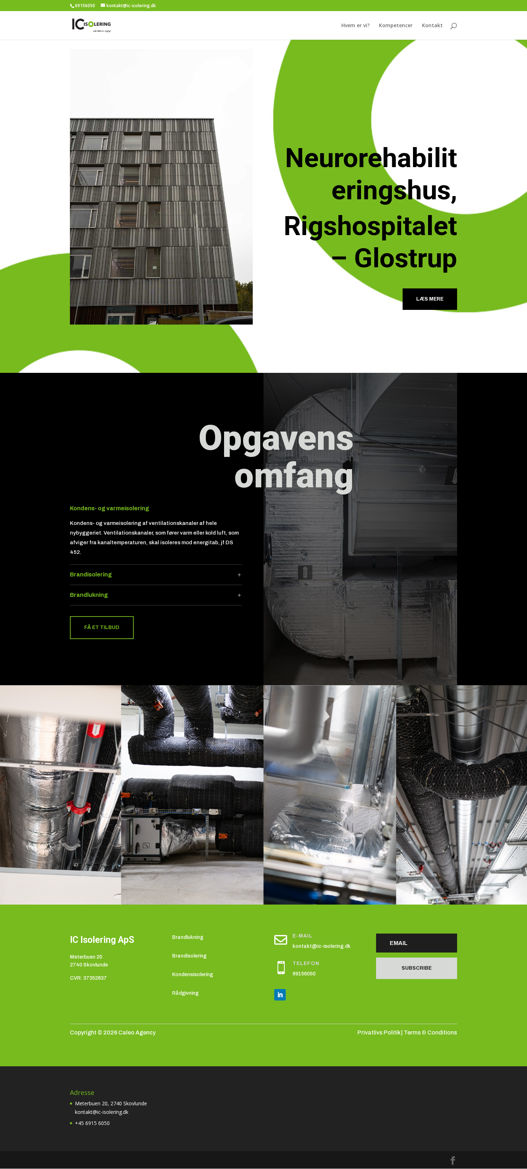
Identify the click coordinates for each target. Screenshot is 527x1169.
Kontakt (432, 26)
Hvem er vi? (355, 26)
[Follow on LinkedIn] (280, 994)
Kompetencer (396, 26)
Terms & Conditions (430, 1032)
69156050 (304, 973)
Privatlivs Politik (378, 1032)
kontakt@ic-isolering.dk (322, 946)
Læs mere (429, 299)
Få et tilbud (101, 627)
